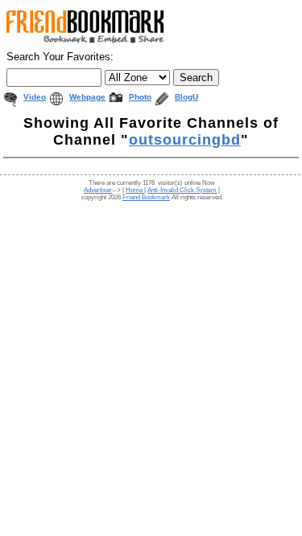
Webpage (87, 96)
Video (34, 96)
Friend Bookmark (146, 197)
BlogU (186, 96)
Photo (140, 96)
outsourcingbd (185, 140)
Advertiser (98, 190)
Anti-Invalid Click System (182, 190)
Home (135, 190)
